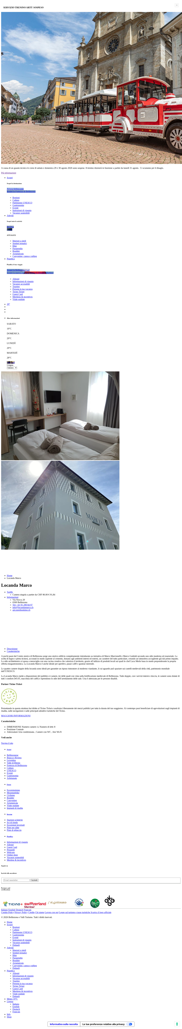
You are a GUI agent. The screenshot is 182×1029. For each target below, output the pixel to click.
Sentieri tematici (20, 243)
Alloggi (16, 279)
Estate (9, 784)
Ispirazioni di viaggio (22, 210)
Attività (10, 215)
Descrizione (12, 648)
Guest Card (18, 294)
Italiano (4, 910)
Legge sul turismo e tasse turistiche (75, 912)
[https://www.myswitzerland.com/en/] (35, 907)
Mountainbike (13, 792)
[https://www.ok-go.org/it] (109, 907)
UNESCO (11, 770)
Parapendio (18, 248)
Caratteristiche (13, 651)
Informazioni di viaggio (23, 281)
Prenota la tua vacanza (23, 289)
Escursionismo (13, 790)
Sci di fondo (12, 822)
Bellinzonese (12, 755)
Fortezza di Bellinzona (17, 765)
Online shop (12, 855)
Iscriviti (34, 880)
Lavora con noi (51, 912)
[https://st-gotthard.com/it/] (57, 907)
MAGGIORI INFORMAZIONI (15, 716)
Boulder (16, 251)
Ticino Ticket (18, 291)
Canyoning (12, 800)
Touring (16, 286)
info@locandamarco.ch (23, 607)
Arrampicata (18, 253)
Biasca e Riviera (14, 757)
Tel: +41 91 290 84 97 (23, 605)
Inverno (9, 814)
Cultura (16, 200)
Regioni (16, 197)
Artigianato (12, 778)
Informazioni (12, 597)
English (11, 910)
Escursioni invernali (16, 825)
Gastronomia (18, 205)
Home (9, 575)
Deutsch (19, 910)
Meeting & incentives (16, 860)
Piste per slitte (13, 827)
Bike (15, 246)
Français (27, 910)
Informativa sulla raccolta (64, 1024)
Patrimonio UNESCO (22, 203)
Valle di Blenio (13, 763)
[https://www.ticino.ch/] (12, 907)
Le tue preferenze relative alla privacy (103, 1024)
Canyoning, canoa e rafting (25, 256)
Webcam (11, 852)
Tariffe (10, 592)
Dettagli (16, 945)
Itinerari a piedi (19, 241)
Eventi (15, 208)
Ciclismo (11, 795)
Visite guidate (19, 299)
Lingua (10, 365)
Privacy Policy (21, 912)
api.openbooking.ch (21, 610)
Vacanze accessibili (21, 284)
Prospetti (11, 850)
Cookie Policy (7, 912)
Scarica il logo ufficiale (101, 912)
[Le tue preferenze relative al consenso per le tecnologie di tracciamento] (177, 1024)
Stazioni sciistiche (15, 820)
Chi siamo (39, 912)
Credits (31, 912)
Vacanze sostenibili (21, 213)
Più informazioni (8, 173)
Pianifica (11, 259)
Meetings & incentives (23, 297)
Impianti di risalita (15, 808)
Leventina (11, 760)
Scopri (10, 177)
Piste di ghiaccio (14, 830)
